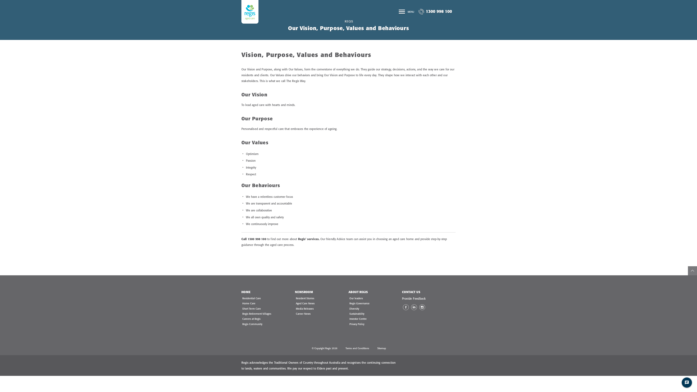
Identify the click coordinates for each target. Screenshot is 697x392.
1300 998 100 (439, 11)
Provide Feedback (414, 298)
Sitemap (381, 348)
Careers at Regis (251, 318)
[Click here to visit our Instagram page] (422, 307)
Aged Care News (305, 303)
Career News (303, 313)
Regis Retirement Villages (256, 313)
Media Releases (305, 308)
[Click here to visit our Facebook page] (406, 307)
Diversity (354, 308)
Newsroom (304, 292)
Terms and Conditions (357, 348)
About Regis (358, 292)
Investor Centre (358, 318)
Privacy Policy (356, 324)
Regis (349, 21)
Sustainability (356, 313)
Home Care (248, 303)
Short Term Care (251, 308)
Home (246, 292)
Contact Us (411, 292)
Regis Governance (359, 303)
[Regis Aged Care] (249, 12)
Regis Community (252, 324)
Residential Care (251, 298)
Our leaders (356, 298)
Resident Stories (305, 298)
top (692, 270)
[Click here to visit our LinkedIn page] (414, 307)
